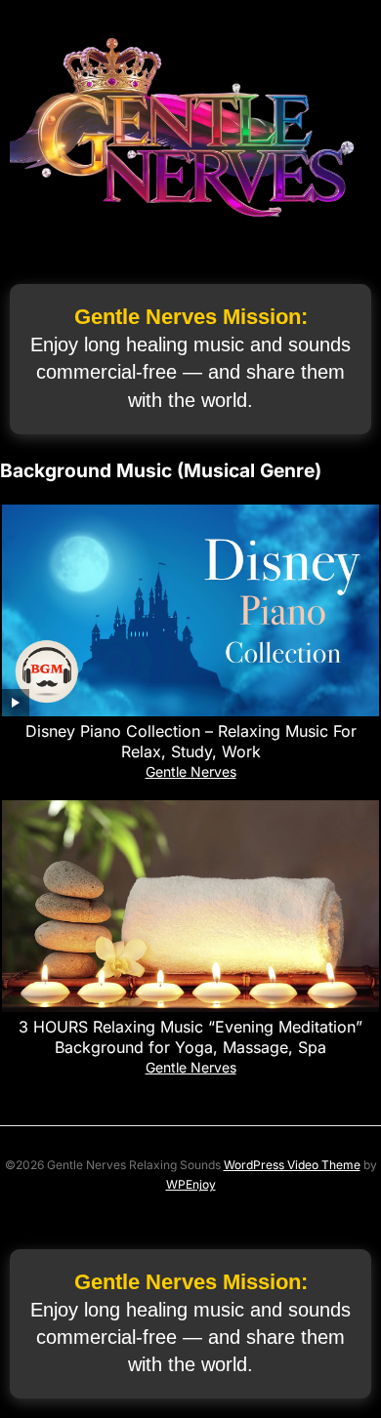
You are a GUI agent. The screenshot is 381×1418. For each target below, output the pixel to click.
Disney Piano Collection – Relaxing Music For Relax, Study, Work (191, 741)
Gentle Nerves (191, 771)
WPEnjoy (191, 1184)
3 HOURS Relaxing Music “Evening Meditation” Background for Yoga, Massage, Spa (190, 1037)
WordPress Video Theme (292, 1164)
